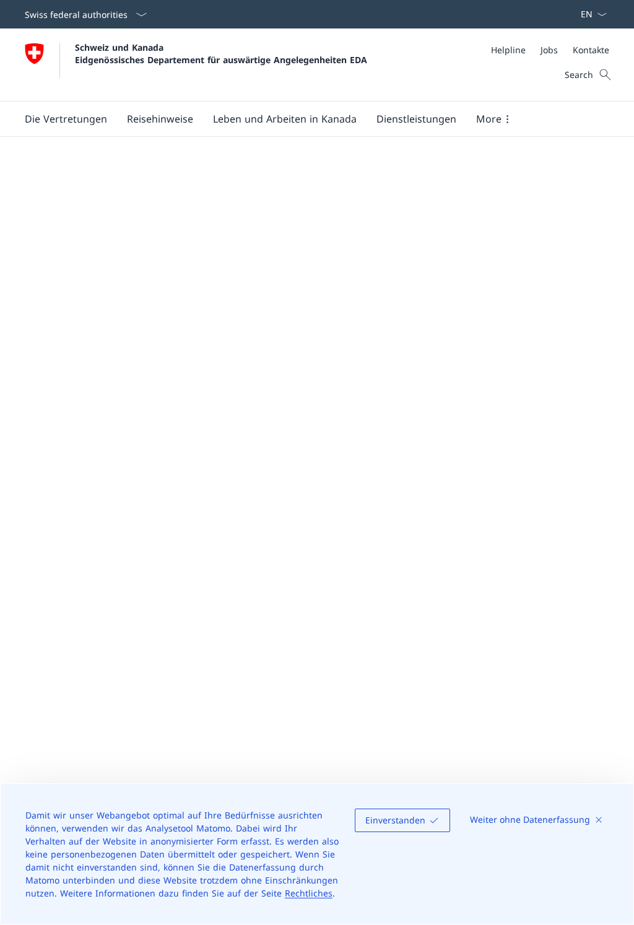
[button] (66, 119)
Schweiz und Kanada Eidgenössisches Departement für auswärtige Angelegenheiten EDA (221, 53)
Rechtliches (308, 893)
